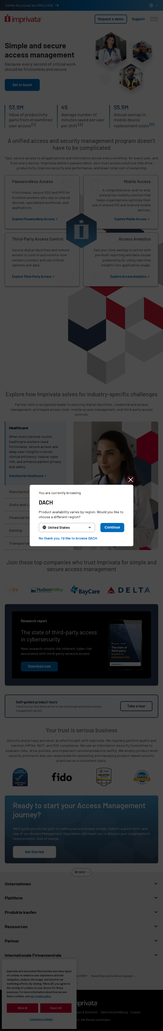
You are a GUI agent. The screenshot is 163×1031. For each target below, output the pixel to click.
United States (59, 527)
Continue (112, 527)
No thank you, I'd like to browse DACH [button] (68, 538)
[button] (130, 479)
